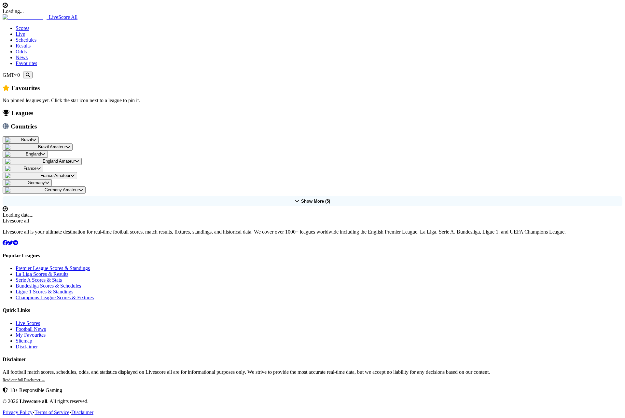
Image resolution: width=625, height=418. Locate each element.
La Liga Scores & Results (42, 274)
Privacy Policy (18, 412)
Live (20, 34)
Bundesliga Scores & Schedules (48, 286)
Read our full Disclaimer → (24, 380)
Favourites (26, 63)
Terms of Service (52, 412)
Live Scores (28, 323)
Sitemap (24, 341)
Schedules (26, 40)
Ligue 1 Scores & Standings (44, 291)
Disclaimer (27, 346)
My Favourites (31, 335)
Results (23, 45)
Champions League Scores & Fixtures (55, 297)
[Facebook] (5, 243)
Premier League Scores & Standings (53, 268)
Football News (31, 329)
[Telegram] (15, 243)
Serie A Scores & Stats (39, 280)
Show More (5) (315, 201)
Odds (21, 51)
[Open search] (28, 75)
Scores (22, 28)
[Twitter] (10, 243)
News (22, 57)
